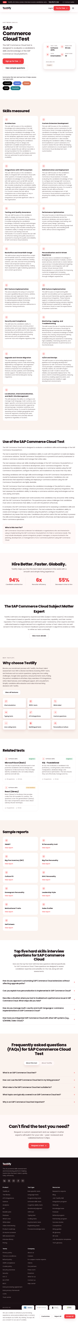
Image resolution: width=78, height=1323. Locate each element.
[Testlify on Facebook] (18, 1181)
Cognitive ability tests (35, 1205)
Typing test (31, 1215)
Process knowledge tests (36, 1229)
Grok (6, 88)
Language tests (33, 1195)
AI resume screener (9, 1232)
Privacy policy (7, 1253)
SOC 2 (5, 1277)
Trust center (7, 1297)
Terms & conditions (9, 1256)
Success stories (58, 1222)
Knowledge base (58, 1208)
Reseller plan (7, 1212)
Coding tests (32, 1219)
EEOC (4, 1283)
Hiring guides (57, 1229)
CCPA (4, 1294)
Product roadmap (9, 1229)
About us (31, 1253)
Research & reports (59, 1191)
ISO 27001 (6, 1280)
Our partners (32, 1266)
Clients (30, 1263)
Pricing (5, 1243)
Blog (54, 1195)
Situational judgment (35, 1208)
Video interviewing (9, 1226)
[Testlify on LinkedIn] (4, 1181)
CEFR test (31, 1212)
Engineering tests (33, 1226)
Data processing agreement (12, 1287)
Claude (26, 83)
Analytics (6, 1205)
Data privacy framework (11, 1290)
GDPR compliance (9, 1263)
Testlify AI (6, 1191)
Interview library (8, 1239)
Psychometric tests (34, 1222)
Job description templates (62, 1239)
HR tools (55, 1236)
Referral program (58, 1215)
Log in (50, 8)
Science (5, 1202)
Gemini (17, 83)
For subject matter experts (37, 1259)
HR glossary (56, 1232)
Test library (6, 1195)
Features (6, 1215)
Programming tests (34, 1198)
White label (6, 1222)
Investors (31, 1273)
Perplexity (15, 88)
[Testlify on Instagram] (13, 1181)
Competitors (57, 1226)
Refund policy (7, 1259)
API (4, 1208)
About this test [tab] (31, 1063)
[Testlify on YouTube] (23, 1181)
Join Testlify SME (58, 1198)
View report (9, 848)
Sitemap (55, 1205)
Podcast (55, 1212)
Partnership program (60, 1219)
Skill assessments (9, 1236)
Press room (31, 1270)
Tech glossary (57, 1243)
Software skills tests (34, 1202)
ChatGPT (7, 83)
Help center (31, 1283)
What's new (7, 1219)
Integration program (60, 1202)
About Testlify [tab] (47, 1063)
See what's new (54, 2)
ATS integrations (8, 1198)
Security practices (9, 1270)
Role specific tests (34, 1191)
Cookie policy (7, 1266)
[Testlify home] (7, 8)
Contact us (31, 1280)
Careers (30, 1256)
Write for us (32, 1277)
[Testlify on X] (9, 1181)
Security (5, 1273)
